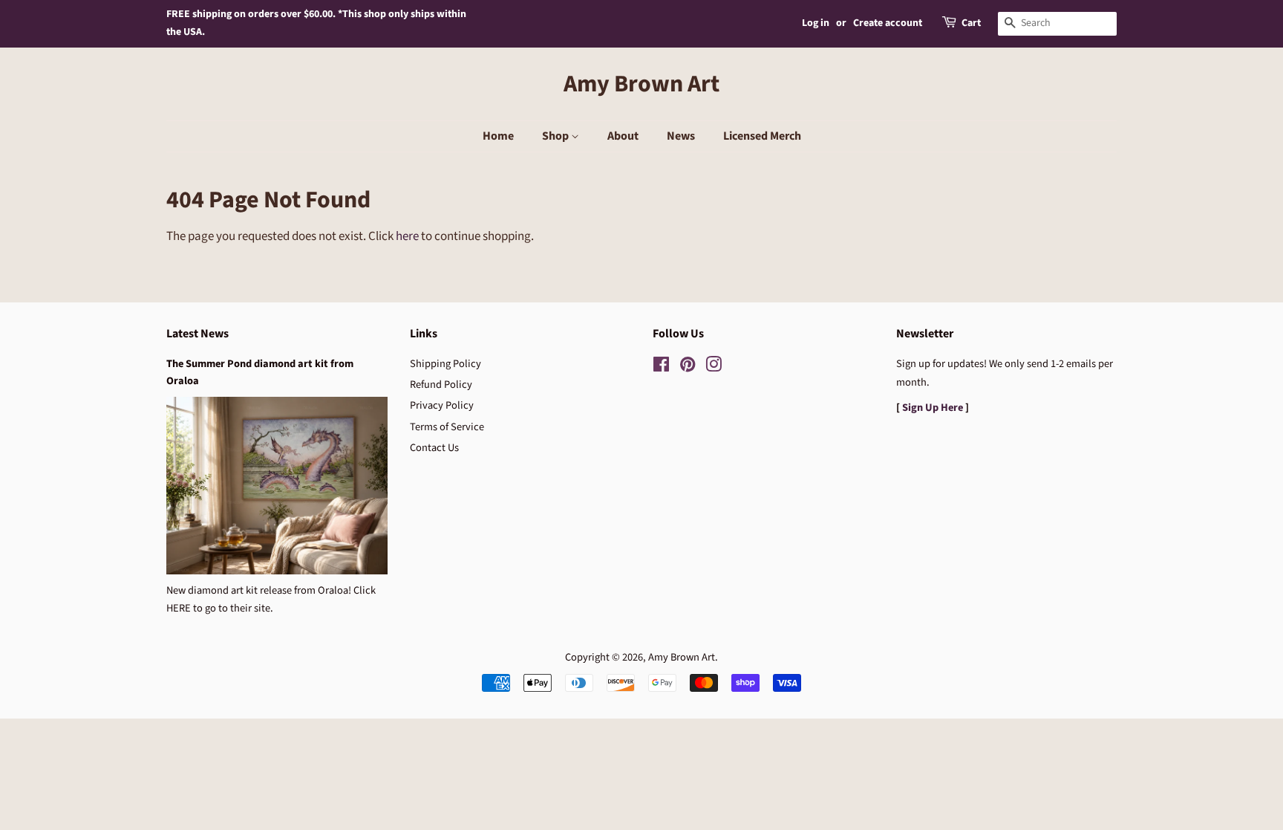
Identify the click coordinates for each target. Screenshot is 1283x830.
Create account (887, 23)
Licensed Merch (762, 136)
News (681, 136)
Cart (971, 23)
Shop (556, 136)
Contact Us (434, 447)
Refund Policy (441, 384)
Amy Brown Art (641, 84)
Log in (815, 23)
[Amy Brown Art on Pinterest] (687, 367)
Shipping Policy (445, 364)
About (623, 136)
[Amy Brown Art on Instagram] (713, 367)
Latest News (197, 333)
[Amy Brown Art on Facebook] (661, 367)
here (407, 236)
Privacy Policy (442, 405)
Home (498, 136)
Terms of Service (447, 427)
